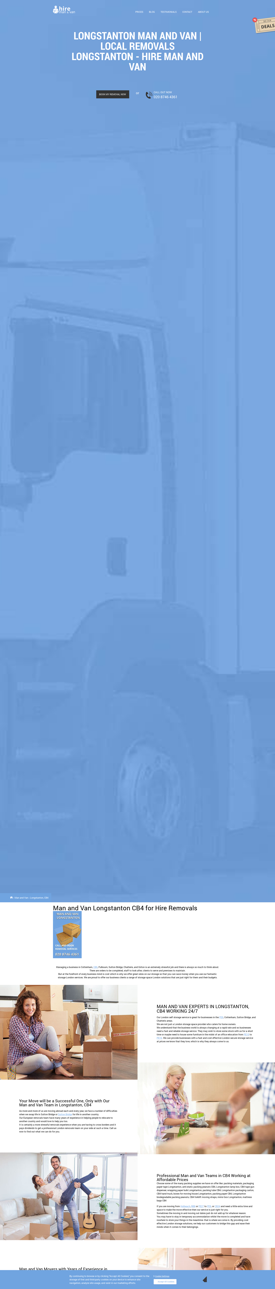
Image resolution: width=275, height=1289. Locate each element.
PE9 (221, 1017)
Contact (187, 11)
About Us (203, 11)
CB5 (95, 967)
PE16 (159, 1037)
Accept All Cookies (166, 1281)
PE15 (246, 1034)
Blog (152, 11)
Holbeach (185, 1206)
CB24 (217, 1206)
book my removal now (112, 94)
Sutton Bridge (65, 1114)
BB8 (193, 1206)
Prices (139, 11)
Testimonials (169, 11)
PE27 (201, 1206)
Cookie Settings (162, 1276)
